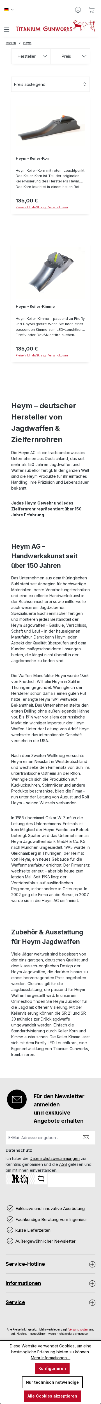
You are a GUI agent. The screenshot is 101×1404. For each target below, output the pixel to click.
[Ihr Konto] (78, 9)
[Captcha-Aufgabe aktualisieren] (41, 1178)
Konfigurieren (52, 1368)
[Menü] (6, 29)
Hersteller (27, 56)
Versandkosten (78, 1329)
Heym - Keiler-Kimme (35, 306)
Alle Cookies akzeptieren (52, 1396)
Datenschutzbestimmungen (55, 1158)
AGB (63, 1164)
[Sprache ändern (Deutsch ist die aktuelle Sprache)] (9, 10)
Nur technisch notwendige (52, 1382)
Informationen (23, 1283)
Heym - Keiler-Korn (33, 158)
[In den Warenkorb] (50, 217)
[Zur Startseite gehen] (55, 26)
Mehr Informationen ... (50, 1357)
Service (15, 1302)
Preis (66, 56)
